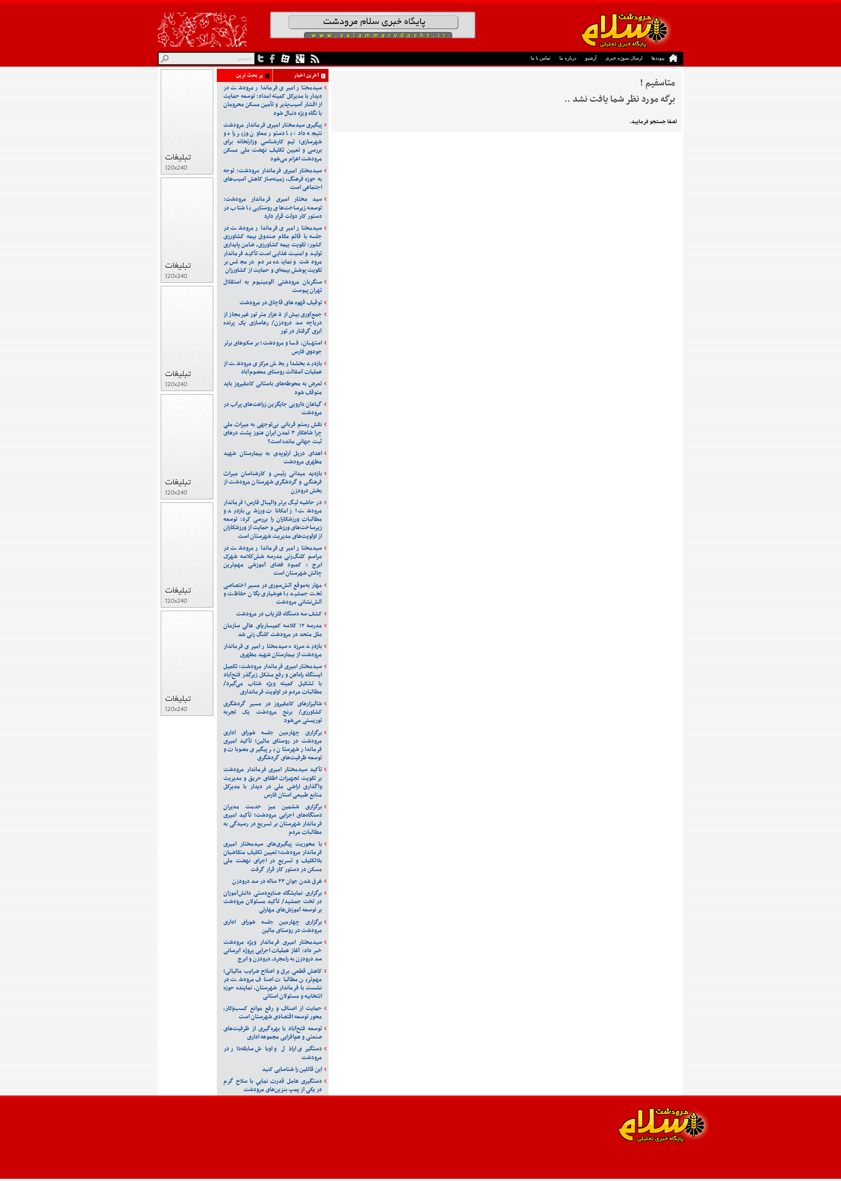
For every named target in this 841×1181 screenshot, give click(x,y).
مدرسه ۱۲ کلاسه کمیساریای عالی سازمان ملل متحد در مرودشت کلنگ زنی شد (272, 630)
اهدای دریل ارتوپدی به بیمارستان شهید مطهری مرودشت (272, 457)
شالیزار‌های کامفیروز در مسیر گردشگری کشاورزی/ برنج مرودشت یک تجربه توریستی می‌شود (272, 712)
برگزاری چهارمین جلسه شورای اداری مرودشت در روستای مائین (272, 926)
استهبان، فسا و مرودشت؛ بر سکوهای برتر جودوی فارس (272, 347)
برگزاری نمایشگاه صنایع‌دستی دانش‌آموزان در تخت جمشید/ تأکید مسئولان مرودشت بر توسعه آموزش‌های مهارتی (272, 901)
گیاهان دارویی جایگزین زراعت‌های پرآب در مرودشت (272, 408)
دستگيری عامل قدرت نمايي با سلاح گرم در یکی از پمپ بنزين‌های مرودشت (272, 1085)
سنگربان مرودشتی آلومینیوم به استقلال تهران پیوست (272, 286)
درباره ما (567, 57)
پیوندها (657, 57)
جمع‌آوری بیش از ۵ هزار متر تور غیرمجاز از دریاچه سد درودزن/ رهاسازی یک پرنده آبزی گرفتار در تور (272, 322)
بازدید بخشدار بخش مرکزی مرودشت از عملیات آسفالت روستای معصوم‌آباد (272, 368)
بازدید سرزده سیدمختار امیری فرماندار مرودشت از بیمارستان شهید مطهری (272, 650)
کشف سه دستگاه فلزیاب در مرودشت (279, 614)
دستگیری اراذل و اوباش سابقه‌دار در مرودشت (272, 1053)
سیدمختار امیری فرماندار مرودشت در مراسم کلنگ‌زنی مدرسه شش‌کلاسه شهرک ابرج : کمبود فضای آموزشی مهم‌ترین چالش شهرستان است (272, 561)
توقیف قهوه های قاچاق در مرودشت (281, 303)
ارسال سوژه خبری (624, 57)
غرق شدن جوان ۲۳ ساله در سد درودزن (277, 881)
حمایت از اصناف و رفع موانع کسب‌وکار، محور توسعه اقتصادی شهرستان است (272, 1012)
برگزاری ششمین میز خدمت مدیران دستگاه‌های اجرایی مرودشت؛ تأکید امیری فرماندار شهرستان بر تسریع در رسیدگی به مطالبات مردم (272, 819)
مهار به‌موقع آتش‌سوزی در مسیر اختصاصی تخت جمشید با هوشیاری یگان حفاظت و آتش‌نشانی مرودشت (272, 593)
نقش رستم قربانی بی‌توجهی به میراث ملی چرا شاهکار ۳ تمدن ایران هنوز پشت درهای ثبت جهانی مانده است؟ (272, 433)
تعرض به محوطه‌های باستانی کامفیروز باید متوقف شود (272, 388)
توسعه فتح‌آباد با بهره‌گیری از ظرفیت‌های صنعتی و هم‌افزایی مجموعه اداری (272, 1033)
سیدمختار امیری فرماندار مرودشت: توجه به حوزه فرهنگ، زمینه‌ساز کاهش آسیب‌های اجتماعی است (272, 179)
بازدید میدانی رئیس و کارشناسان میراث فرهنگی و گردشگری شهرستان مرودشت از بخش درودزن (272, 482)
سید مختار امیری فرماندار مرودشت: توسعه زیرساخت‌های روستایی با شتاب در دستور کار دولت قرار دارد (272, 207)
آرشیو (591, 57)
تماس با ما (540, 57)
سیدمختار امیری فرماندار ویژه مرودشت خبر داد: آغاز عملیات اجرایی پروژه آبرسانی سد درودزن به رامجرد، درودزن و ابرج (272, 950)
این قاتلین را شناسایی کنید (292, 1069)
